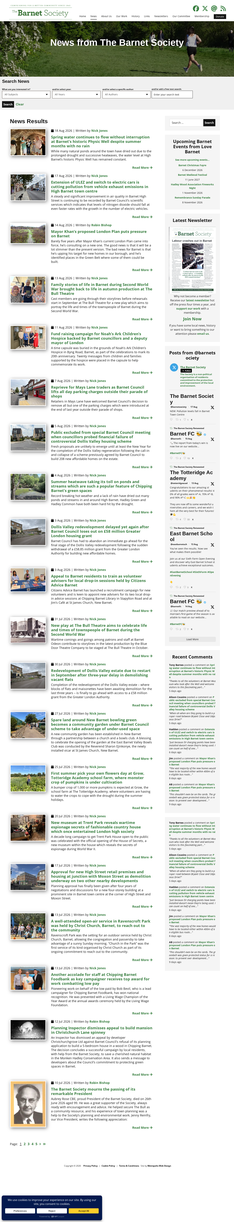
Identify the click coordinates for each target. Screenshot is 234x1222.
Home (82, 16)
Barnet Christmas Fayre (192, 197)
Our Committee (181, 16)
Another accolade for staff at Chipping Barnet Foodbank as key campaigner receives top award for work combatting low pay (100, 979)
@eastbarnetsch (179, 544)
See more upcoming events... (192, 159)
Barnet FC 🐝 (186, 434)
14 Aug (188, 606)
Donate (220, 16)
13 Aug (195, 483)
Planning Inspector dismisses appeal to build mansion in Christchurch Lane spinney (101, 1030)
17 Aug (193, 406)
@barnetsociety (179, 406)
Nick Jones (99, 131)
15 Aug (188, 438)
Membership (202, 16)
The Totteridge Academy (191, 475)
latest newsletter (197, 300)
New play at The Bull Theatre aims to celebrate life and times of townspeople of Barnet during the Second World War (99, 630)
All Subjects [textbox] (11, 94)
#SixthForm (200, 572)
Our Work (121, 16)
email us (203, 334)
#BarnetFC (176, 453)
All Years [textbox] (60, 94)
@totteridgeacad (179, 483)
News (93, 16)
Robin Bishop (101, 225)
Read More (141, 167)
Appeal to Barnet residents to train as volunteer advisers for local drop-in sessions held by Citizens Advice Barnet (98, 580)
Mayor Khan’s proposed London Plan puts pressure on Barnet (99, 233)
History (136, 16)
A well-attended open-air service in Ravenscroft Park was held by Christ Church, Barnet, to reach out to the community (100, 925)
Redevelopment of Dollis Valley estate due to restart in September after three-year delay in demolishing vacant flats (101, 675)
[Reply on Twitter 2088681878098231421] (172, 458)
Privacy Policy (90, 1165)
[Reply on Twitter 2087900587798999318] (172, 519)
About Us (106, 16)
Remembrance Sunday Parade (192, 188)
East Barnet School (191, 536)
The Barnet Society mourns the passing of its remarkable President (93, 1091)
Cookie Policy (108, 1165)
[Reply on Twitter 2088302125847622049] (172, 629)
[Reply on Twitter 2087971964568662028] (172, 587)
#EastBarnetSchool (181, 572)
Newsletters (161, 16)
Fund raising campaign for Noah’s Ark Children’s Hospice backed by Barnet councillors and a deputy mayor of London (99, 338)
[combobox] (26, 94)
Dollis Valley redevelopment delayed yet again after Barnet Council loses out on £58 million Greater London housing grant (100, 531)
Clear (20, 104)
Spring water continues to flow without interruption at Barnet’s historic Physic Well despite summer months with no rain (100, 141)
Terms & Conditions (129, 1165)
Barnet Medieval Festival (192, 165)
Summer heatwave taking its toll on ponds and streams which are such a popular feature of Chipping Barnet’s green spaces (101, 486)
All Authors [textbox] (111, 94)
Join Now (192, 319)
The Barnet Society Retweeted (189, 428)
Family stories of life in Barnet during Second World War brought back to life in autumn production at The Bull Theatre (101, 289)
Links (147, 16)
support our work (188, 308)
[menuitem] (82, 18)
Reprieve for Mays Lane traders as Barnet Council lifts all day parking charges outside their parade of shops (99, 392)
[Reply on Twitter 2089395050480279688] (172, 419)
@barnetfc (176, 438)
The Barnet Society (192, 399)
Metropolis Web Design (159, 1165)
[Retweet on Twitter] (171, 428)
